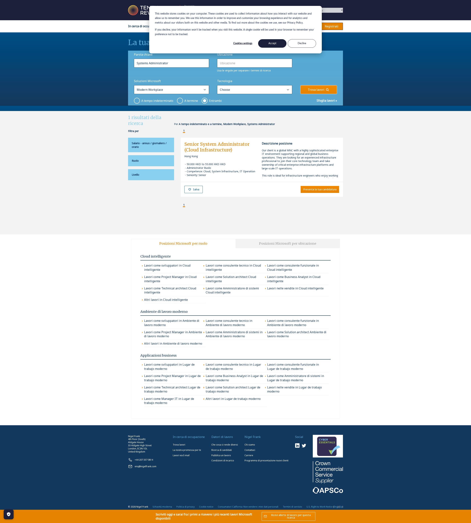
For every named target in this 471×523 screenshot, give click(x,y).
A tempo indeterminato (157, 101)
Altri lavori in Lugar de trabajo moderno (233, 399)
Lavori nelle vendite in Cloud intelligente (295, 288)
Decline (302, 43)
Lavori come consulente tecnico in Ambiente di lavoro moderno (229, 323)
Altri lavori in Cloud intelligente (166, 300)
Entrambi (215, 101)
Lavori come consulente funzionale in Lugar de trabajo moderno (293, 366)
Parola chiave (143, 54)
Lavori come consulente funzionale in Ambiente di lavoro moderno (293, 323)
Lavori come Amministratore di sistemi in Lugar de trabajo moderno (295, 378)
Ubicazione (225, 54)
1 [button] (184, 130)
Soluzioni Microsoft (147, 81)
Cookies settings (242, 43)
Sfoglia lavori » (327, 100)
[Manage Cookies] (9, 514)
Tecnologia (224, 81)
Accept (272, 43)
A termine (191, 101)
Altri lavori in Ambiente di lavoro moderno (173, 343)
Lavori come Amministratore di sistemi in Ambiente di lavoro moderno (234, 334)
